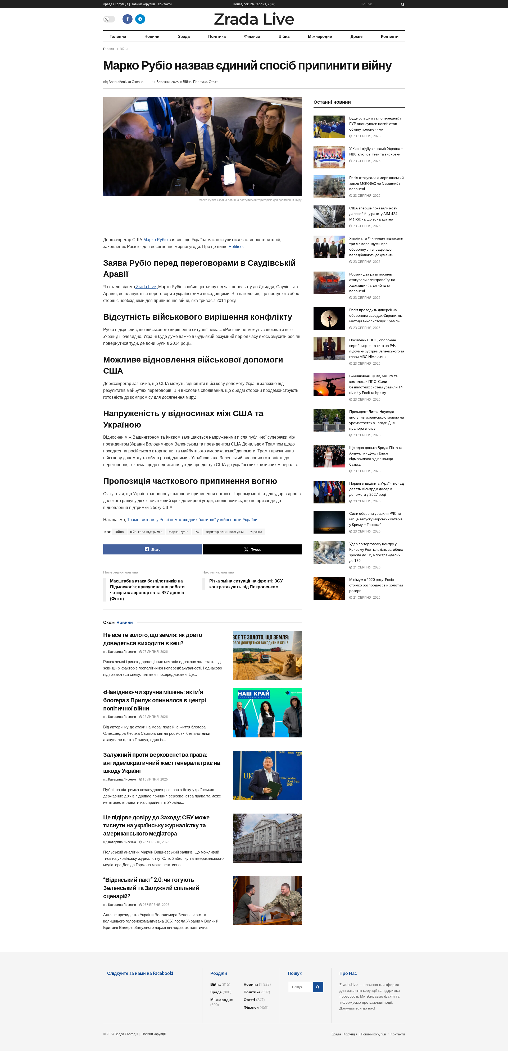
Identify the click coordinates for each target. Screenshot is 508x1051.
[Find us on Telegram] (140, 19)
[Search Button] (401, 4)
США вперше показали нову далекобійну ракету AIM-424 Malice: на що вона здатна (373, 213)
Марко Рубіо (155, 239)
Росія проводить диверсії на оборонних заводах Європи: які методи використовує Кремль (375, 315)
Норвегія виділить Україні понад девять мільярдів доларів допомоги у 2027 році (376, 489)
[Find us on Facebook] (128, 19)
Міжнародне (320, 36)
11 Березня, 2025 (165, 81)
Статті (214, 81)
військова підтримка (146, 532)
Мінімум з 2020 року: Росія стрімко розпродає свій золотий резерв (376, 585)
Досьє (356, 36)
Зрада (184, 36)
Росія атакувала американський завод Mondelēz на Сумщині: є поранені (376, 183)
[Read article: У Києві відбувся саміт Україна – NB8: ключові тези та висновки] (329, 157)
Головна (118, 36)
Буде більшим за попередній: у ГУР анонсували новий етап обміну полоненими (375, 123)
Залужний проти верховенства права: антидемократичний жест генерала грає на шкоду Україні (161, 762)
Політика (217, 36)
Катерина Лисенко (122, 651)
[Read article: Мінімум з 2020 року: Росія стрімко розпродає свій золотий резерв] (329, 588)
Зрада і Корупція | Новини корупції (129, 4)
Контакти (165, 4)
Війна (284, 36)
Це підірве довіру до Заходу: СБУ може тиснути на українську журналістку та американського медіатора (156, 825)
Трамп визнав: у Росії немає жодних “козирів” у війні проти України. (192, 519)
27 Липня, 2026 (155, 651)
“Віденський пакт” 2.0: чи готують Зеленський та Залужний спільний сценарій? (151, 887)
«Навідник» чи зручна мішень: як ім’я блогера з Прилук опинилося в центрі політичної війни (154, 700)
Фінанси (252, 36)
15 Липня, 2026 (155, 779)
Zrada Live (254, 19)
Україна (256, 532)
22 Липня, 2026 (155, 716)
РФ (197, 532)
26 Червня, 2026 (155, 842)
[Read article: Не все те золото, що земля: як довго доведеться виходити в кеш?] (267, 655)
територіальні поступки (225, 532)
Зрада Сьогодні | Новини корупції (140, 1034)
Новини (151, 36)
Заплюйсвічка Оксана (126, 81)
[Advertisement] (202, 223)
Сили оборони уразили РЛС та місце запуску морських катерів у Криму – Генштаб (375, 519)
